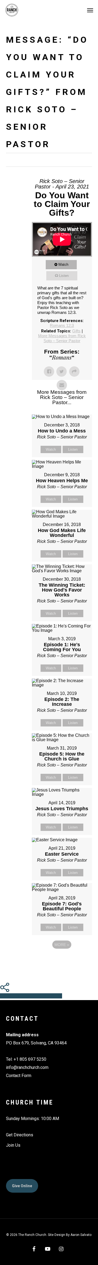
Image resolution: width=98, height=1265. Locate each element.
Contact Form (18, 1075)
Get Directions (19, 1134)
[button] (90, 10)
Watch (63, 264)
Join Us (13, 1145)
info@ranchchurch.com (27, 1067)
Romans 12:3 (62, 325)
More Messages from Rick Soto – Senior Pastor (62, 338)
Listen (64, 276)
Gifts (76, 331)
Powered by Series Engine (62, 959)
